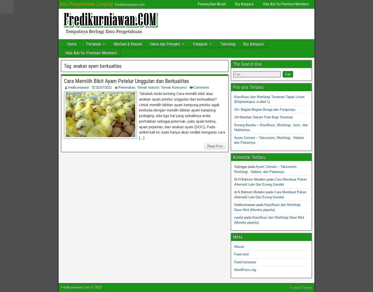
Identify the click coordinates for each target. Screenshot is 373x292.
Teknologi (227, 44)
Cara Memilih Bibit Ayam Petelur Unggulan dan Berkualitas (126, 81)
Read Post (215, 146)
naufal (238, 217)
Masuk (239, 247)
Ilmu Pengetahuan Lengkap (86, 4)
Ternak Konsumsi (174, 87)
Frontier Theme (301, 287)
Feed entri (241, 254)
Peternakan (126, 87)
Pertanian (93, 44)
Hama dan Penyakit (165, 44)
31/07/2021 (104, 87)
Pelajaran (200, 44)
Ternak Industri (148, 87)
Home (72, 44)
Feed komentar (245, 262)
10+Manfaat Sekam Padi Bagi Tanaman (263, 117)
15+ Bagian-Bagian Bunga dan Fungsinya (264, 109)
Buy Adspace (244, 4)
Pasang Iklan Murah (212, 4)
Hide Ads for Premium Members (286, 4)
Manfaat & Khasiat (128, 44)
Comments (201, 87)
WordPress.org (245, 270)
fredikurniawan (78, 87)
